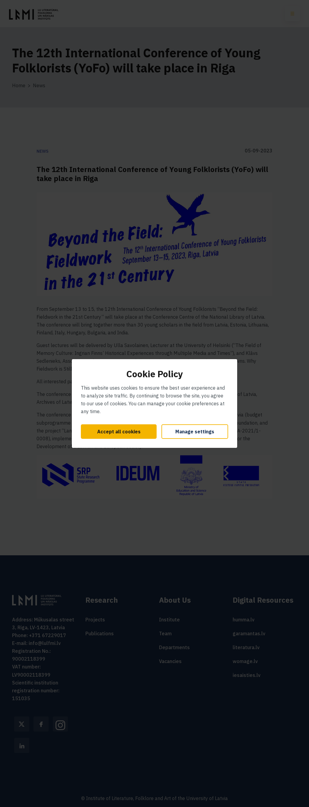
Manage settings (194, 432)
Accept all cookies (119, 432)
